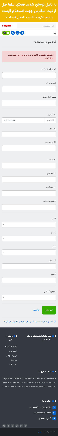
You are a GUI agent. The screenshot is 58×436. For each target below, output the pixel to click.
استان (53, 232)
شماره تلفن (51, 173)
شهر (54, 246)
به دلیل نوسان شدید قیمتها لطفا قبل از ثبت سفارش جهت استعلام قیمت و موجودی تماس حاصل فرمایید (29, 10)
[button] (22, 33)
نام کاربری (52, 114)
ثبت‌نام (49, 310)
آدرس (53, 274)
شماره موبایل (50, 83)
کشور (54, 218)
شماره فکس (51, 187)
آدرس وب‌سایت (49, 201)
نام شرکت (52, 159)
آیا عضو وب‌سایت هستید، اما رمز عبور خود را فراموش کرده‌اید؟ (30, 321)
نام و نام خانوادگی (48, 69)
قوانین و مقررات (11, 346)
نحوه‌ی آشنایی (50, 291)
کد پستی (52, 260)
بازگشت (36, 310)
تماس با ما (13, 364)
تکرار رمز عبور (50, 142)
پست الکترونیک (49, 97)
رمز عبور (53, 128)
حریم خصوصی (11, 355)
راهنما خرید (13, 351)
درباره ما (14, 360)
